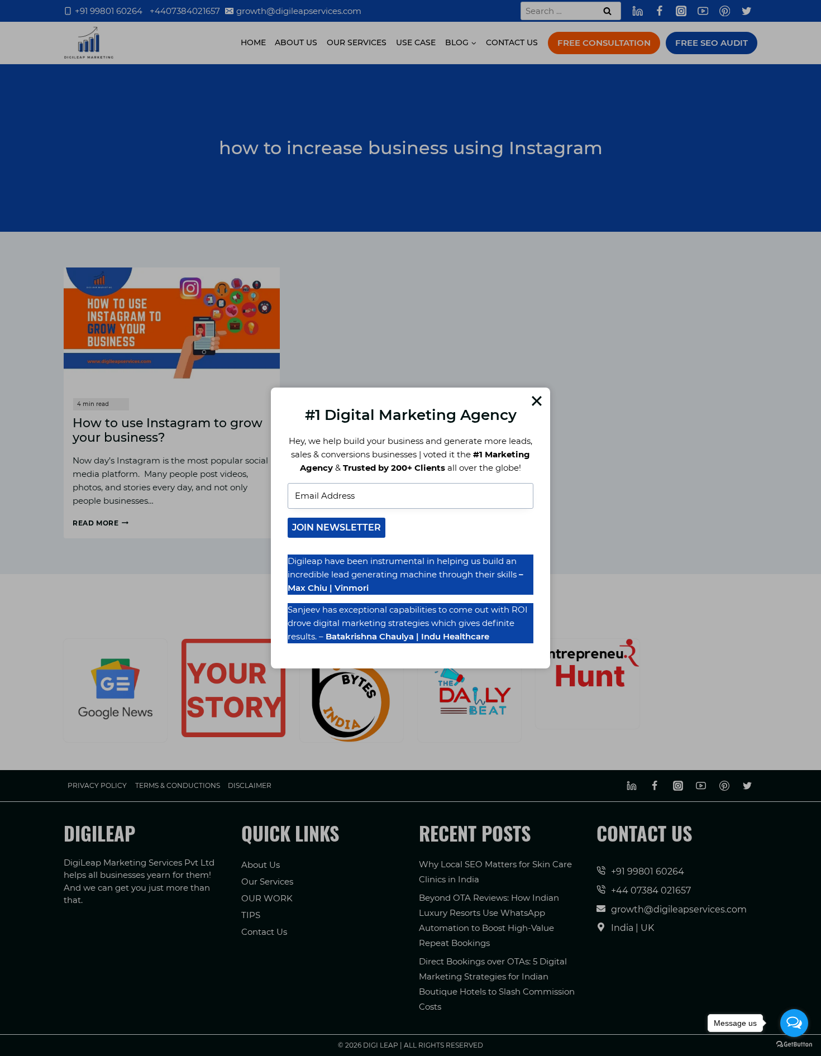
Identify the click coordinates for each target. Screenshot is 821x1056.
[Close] (536, 401)
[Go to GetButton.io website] (794, 1044)
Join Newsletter (336, 527)
